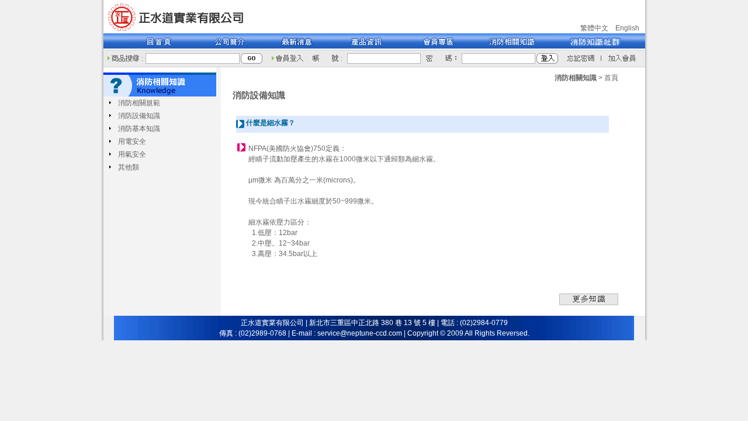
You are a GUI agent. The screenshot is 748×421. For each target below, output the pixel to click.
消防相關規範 (139, 103)
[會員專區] (433, 47)
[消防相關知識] (506, 47)
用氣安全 (132, 154)
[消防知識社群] (588, 47)
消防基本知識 (139, 129)
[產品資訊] (366, 47)
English (627, 28)
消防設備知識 (139, 116)
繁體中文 (594, 28)
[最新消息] (299, 47)
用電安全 (132, 141)
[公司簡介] (231, 47)
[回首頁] (177, 31)
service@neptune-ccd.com (359, 333)
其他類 (128, 167)
